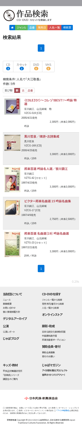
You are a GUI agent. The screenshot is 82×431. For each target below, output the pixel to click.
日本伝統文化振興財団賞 (53, 331)
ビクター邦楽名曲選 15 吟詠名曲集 (47, 201)
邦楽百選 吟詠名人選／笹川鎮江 (46, 168)
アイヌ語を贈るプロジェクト (54, 370)
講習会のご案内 (10, 378)
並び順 (9, 90)
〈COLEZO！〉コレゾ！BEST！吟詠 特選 (50, 102)
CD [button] (8, 66)
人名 (54, 27)
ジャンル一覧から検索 (52, 299)
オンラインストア (52, 314)
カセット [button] (21, 66)
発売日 (42, 27)
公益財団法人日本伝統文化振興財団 (5, 2)
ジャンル (21, 27)
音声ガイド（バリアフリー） (53, 374)
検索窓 (67, 27)
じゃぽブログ (11, 338)
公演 (6, 326)
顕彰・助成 (48, 326)
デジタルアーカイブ (15, 318)
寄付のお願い (48, 356)
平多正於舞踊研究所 (12, 370)
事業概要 (55, 2)
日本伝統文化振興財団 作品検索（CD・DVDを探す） (41, 16)
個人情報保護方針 (11, 311)
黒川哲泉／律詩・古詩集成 (41, 136)
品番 (32, 27)
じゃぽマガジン (51, 365)
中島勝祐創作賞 (49, 335)
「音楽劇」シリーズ (11, 374)
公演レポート (9, 331)
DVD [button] (36, 66)
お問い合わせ (70, 2)
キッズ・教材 (10, 365)
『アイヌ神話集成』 (63, 410)
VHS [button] (48, 66)
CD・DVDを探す (51, 294)
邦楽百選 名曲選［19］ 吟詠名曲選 (46, 233)
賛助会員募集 (48, 352)
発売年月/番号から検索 (53, 303)
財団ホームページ (43, 2)
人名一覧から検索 (50, 307)
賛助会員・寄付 (51, 346)
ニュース (6, 299)
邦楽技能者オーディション (54, 339)
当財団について (12, 294)
